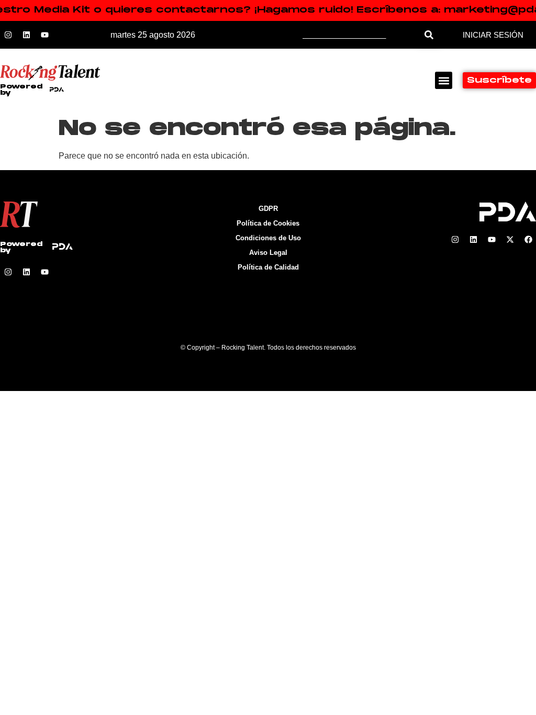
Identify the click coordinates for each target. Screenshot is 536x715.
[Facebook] (528, 240)
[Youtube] (44, 35)
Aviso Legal (268, 252)
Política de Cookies (268, 223)
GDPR (268, 209)
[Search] (429, 35)
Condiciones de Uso (268, 238)
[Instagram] (8, 35)
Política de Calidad (268, 267)
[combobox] (360, 35)
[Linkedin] (26, 35)
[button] (443, 80)
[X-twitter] (510, 240)
